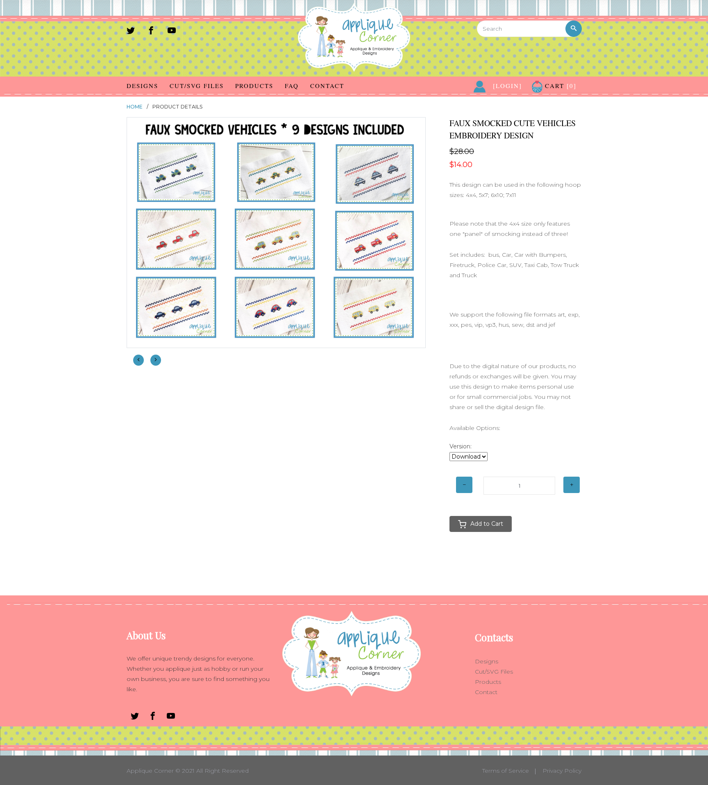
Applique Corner (150, 770)
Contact (327, 85)
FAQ (292, 85)
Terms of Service (505, 770)
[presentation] (138, 360)
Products (254, 85)
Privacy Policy (561, 770)
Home (135, 107)
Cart (559, 85)
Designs (142, 85)
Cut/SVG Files (197, 85)
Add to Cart (486, 523)
